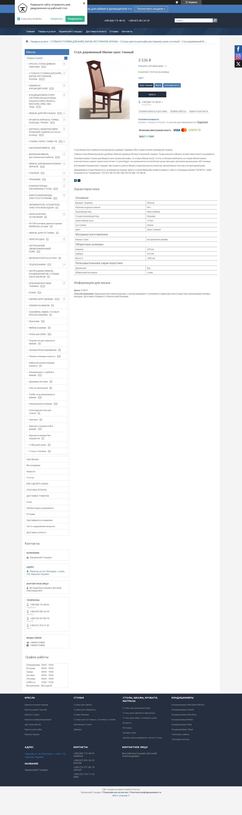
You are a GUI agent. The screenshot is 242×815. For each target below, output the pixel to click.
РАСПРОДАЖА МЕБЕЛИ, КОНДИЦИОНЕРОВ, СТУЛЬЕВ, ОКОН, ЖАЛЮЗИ (44, 274)
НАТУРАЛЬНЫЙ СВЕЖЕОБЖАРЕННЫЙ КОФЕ (40, 248)
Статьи (30, 477)
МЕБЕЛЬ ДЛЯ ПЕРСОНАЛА (42, 113)
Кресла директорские (36, 709)
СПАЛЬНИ (34, 173)
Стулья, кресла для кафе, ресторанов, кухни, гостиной (149, 41)
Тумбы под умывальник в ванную (42, 395)
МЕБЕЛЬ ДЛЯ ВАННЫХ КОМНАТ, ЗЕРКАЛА (45, 165)
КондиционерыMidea (182, 719)
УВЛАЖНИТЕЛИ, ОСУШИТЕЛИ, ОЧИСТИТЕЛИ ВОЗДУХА (44, 206)
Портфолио (33, 459)
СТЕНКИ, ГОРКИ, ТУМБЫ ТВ (43, 141)
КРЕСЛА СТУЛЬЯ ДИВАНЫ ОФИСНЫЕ (42, 65)
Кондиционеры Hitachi (183, 709)
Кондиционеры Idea (182, 724)
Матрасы (127, 728)
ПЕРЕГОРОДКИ (36, 239)
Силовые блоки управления (42, 350)
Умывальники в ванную (40, 404)
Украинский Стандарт (71, 31)
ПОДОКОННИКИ (37, 264)
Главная (30, 31)
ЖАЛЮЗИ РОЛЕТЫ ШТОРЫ (43, 258)
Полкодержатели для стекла (40, 411)
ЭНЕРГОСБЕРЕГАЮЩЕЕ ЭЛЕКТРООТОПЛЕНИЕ (40, 196)
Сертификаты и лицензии (40, 520)
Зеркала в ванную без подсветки (40, 436)
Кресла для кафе (33, 729)
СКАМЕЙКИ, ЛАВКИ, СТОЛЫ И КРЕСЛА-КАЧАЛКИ (44, 313)
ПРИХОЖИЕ (34, 179)
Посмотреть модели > (151, 8)
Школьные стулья (83, 724)
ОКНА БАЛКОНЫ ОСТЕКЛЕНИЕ (37, 215)
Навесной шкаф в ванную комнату (41, 364)
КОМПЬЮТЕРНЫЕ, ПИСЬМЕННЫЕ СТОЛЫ (40, 187)
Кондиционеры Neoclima (184, 714)
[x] (79, 181)
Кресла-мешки (32, 734)
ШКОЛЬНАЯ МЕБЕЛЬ (39, 148)
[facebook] (75, 181)
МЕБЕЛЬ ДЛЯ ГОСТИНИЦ (41, 233)
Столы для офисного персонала (139, 713)
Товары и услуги (47, 31)
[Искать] (215, 20)
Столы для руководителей (136, 708)
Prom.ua (136, 789)
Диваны (78, 729)
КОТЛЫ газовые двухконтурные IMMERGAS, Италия (45, 224)
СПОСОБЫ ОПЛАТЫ (37, 490)
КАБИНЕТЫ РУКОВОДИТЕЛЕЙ (38, 87)
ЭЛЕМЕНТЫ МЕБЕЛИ (39, 305)
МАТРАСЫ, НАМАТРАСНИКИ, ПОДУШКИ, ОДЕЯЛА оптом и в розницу (44, 132)
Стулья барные (81, 714)
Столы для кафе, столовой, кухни (140, 718)
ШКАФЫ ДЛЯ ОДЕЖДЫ (41, 299)
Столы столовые (37, 451)
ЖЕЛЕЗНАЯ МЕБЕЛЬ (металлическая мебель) (41, 155)
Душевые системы (38, 381)
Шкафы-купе (129, 732)
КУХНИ (32, 292)
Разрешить (75, 18)
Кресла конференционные (38, 719)
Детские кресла (33, 724)
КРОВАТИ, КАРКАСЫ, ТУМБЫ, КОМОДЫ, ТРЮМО (44, 121)
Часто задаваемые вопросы (41, 526)
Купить (152, 94)
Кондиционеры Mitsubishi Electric (188, 704)
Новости (31, 471)
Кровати (127, 723)
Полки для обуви (37, 334)
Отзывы (114, 31)
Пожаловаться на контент (116, 792)
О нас (29, 502)
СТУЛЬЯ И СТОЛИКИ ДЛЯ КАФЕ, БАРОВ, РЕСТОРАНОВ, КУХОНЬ (84, 41)
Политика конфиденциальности (145, 792)
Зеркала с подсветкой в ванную (41, 427)
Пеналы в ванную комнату (42, 356)
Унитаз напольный (38, 388)
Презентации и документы (40, 508)
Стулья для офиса (83, 704)
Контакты (127, 31)
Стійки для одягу (37, 445)
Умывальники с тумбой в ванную (41, 373)
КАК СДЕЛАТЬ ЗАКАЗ (37, 483)
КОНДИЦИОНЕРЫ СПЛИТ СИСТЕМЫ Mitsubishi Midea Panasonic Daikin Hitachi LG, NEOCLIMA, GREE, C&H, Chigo (42, 101)
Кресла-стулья (32, 714)
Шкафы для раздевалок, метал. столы (142, 737)
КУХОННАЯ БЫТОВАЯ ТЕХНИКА (40, 284)
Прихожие (34, 321)
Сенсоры (33, 419)
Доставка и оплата (96, 31)
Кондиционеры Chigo (182, 729)
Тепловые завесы (180, 734)
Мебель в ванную (37, 327)
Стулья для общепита (85, 709)
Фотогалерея (33, 465)
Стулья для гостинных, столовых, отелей (94, 719)
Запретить (56, 18)
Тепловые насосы (180, 739)
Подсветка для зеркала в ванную (42, 342)
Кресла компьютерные (36, 704)
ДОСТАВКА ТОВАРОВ (38, 496)
